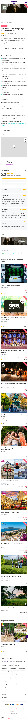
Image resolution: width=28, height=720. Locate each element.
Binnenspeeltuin (12, 668)
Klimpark (10, 671)
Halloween (22, 680)
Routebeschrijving (9, 164)
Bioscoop (23, 671)
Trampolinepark (5, 684)
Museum (10, 22)
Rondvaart (16, 671)
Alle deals (4, 691)
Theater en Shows (5, 677)
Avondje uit (14, 674)
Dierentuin (4, 665)
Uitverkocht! (22, 718)
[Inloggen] (26, 2)
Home (2, 22)
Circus (10, 680)
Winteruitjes (19, 684)
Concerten (15, 680)
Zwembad (4, 671)
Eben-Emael (4, 35)
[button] (24, 11)
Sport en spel (4, 668)
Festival (20, 677)
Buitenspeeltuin (21, 668)
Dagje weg (6, 22)
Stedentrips (4, 680)
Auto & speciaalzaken (17, 661)
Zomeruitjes (4, 687)
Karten (3, 674)
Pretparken (10, 665)
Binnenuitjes (14, 677)
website (7, 106)
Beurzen (8, 674)
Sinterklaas (12, 684)
